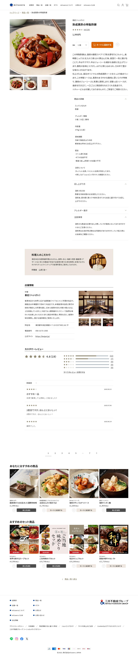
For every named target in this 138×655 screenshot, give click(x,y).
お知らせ (78, 5)
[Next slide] (97, 453)
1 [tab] (48, 453)
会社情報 (15, 620)
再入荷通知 (26, 510)
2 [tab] (55, 453)
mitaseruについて (66, 5)
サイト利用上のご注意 (85, 626)
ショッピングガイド (68, 626)
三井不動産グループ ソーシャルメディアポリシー (25, 629)
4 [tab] (68, 453)
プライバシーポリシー (17, 626)
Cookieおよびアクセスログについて (109, 626)
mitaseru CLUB (89, 5)
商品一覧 (39, 5)
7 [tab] (89, 453)
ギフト (56, 5)
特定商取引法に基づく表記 (48, 626)
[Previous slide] (41, 453)
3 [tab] (62, 453)
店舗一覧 (48, 5)
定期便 (31, 5)
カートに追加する (56, 510)
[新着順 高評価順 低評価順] (69, 383)
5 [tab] (75, 453)
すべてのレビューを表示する (74, 372)
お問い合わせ (39, 615)
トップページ (14, 13)
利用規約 (31, 626)
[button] (84, 322)
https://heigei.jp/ (42, 336)
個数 (73, 45)
